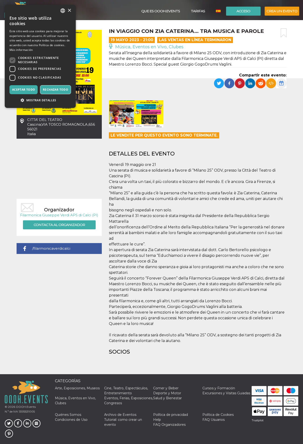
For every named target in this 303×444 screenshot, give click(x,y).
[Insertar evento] (271, 83)
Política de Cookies (218, 415)
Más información (21, 50)
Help (157, 419)
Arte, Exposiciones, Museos (77, 388)
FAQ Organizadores (169, 424)
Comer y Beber (165, 388)
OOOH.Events (25, 406)
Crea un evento (282, 11)
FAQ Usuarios (213, 419)
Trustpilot (257, 420)
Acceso (243, 11)
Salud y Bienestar (167, 398)
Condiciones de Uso (71, 419)
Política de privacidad (170, 415)
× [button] (69, 10)
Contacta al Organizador (59, 224)
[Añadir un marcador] (283, 32)
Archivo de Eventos (120, 415)
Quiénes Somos (68, 415)
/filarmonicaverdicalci (51, 248)
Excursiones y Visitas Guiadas (226, 393)
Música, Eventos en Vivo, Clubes (148, 46)
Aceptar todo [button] (23, 90)
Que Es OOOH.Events (160, 11)
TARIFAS (198, 11)
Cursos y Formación (218, 388)
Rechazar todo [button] (55, 90)
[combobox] (62, 10)
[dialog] (40, 56)
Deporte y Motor (167, 393)
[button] (40, 100)
